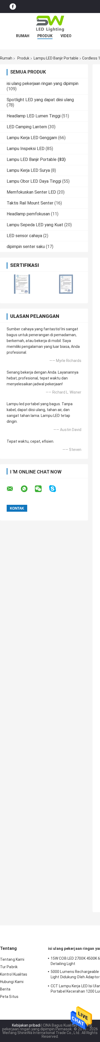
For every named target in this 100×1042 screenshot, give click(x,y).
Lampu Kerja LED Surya (28, 170)
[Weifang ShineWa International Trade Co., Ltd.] (50, 24)
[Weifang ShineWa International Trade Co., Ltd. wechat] (41, 489)
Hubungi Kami (11, 982)
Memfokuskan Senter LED (31, 192)
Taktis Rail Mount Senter (30, 203)
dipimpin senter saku (26, 246)
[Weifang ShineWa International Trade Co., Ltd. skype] (56, 489)
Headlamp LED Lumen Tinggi (34, 115)
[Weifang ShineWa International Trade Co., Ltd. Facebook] (13, 6)
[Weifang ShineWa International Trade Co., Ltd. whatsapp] (27, 489)
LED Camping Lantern (27, 126)
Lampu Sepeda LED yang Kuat (35, 224)
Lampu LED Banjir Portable (56, 58)
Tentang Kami (12, 959)
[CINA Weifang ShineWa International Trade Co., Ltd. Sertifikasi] (22, 284)
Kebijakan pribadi (26, 1025)
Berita (5, 989)
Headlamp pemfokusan (28, 213)
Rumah (22, 36)
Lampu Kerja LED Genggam (32, 137)
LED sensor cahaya (24, 235)
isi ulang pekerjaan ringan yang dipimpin (42, 83)
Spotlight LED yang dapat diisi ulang (40, 99)
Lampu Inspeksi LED (26, 148)
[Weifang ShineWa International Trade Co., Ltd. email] (13, 489)
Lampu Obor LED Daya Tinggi (34, 181)
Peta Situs (9, 996)
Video (66, 36)
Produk (45, 36)
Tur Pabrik (9, 967)
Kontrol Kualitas (13, 974)
